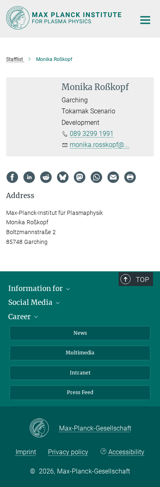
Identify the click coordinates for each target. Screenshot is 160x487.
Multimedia (80, 352)
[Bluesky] (63, 177)
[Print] (130, 177)
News (80, 333)
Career (20, 317)
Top (142, 279)
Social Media (31, 302)
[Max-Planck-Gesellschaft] (44, 428)
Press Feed (80, 392)
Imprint (26, 452)
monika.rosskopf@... (99, 145)
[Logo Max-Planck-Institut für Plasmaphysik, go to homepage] (64, 17)
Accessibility (126, 452)
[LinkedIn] (29, 177)
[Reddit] (46, 177)
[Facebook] (12, 177)
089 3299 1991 (92, 134)
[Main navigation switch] (145, 20)
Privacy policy (68, 452)
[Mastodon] (79, 177)
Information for (36, 288)
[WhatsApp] (96, 177)
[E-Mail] (113, 177)
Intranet (80, 373)
